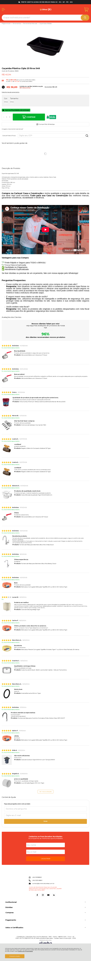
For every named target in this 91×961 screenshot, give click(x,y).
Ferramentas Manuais (30, 23)
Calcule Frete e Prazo (9, 135)
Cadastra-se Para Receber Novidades (45, 836)
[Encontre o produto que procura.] (85, 18)
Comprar (30, 117)
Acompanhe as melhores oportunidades (45, 838)
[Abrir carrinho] (86, 9)
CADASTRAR (45, 859)
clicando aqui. (36, 292)
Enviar (45, 821)
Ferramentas (17, 23)
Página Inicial (6, 23)
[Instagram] (43, 896)
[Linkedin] (54, 896)
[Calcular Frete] (87, 135)
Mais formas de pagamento (10, 92)
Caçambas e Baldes (45, 23)
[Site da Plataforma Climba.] (45, 943)
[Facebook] (37, 896)
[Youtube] (48, 896)
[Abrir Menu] (3, 9)
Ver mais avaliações (45, 791)
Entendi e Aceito (15, 956)
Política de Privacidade (25, 951)
